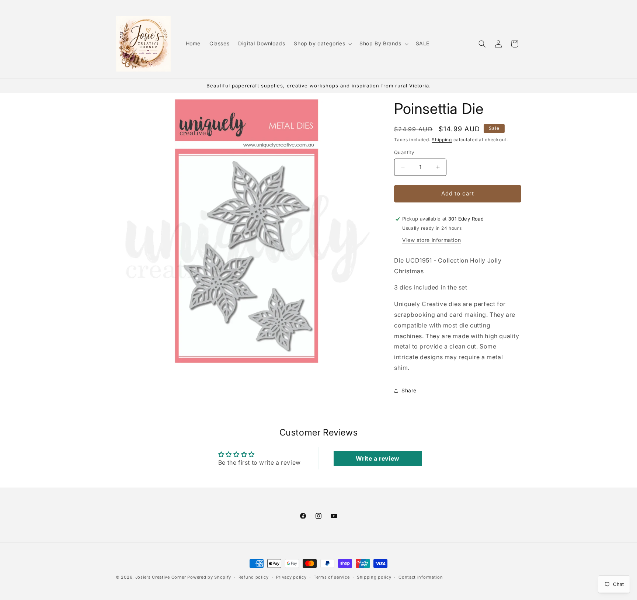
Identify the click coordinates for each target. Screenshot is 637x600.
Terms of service (331, 576)
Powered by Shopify (209, 577)
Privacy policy (291, 576)
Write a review (377, 458)
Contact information (420, 576)
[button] (322, 43)
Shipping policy (374, 576)
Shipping (442, 139)
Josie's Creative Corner (160, 577)
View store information (431, 240)
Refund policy (254, 576)
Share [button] (409, 390)
